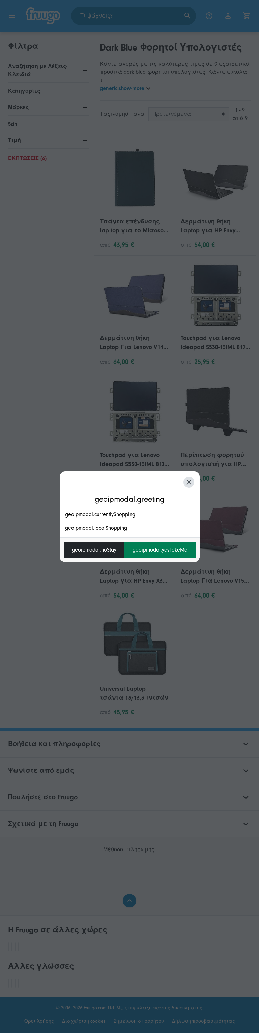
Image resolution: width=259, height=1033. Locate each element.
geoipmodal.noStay (94, 550)
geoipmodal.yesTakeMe (160, 550)
